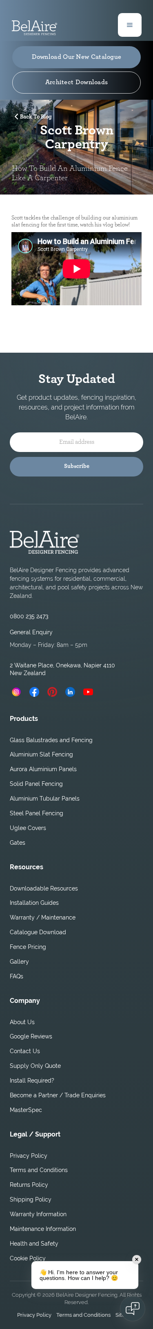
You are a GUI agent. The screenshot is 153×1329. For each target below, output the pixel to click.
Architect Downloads (76, 82)
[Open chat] (132, 1308)
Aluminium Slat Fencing (41, 754)
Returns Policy (29, 1184)
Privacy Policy (28, 1155)
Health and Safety (34, 1243)
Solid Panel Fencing (36, 784)
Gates (17, 842)
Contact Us (25, 1051)
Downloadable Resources (44, 888)
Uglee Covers (28, 828)
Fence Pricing (28, 947)
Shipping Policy (30, 1199)
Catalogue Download (38, 932)
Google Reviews (31, 1036)
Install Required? (32, 1080)
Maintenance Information (43, 1229)
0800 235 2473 (29, 616)
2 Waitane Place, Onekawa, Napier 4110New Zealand (62, 669)
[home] (34, 24)
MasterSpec (26, 1110)
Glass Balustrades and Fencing (51, 740)
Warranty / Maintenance (42, 917)
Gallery (19, 961)
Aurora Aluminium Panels (43, 769)
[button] (130, 25)
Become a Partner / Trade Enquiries (58, 1095)
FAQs (16, 976)
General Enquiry (31, 632)
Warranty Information (38, 1214)
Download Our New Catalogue (77, 57)
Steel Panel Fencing (36, 813)
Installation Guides (34, 902)
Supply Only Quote (35, 1066)
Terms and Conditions (39, 1170)
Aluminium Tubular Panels (45, 798)
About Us (22, 1022)
